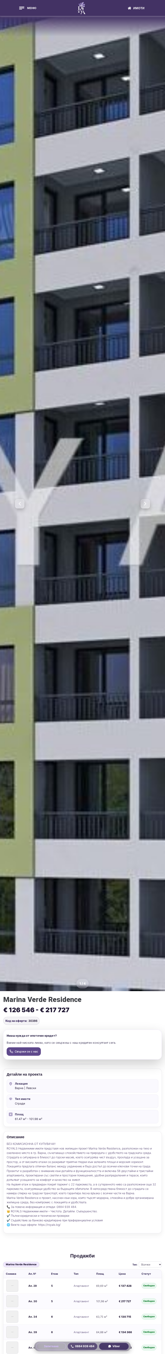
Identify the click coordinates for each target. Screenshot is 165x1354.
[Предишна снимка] (20, 504)
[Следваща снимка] (145, 504)
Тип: (134, 1264)
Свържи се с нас (26, 1051)
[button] (27, 8)
